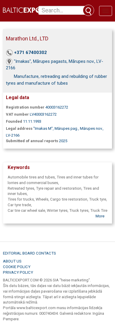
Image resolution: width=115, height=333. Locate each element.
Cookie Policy (16, 267)
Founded (14, 121)
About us (12, 261)
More (100, 216)
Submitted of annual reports (32, 141)
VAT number (17, 114)
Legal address (19, 128)
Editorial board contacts (29, 253)
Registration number (25, 107)
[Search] (88, 10)
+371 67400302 (30, 52)
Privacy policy (18, 272)
